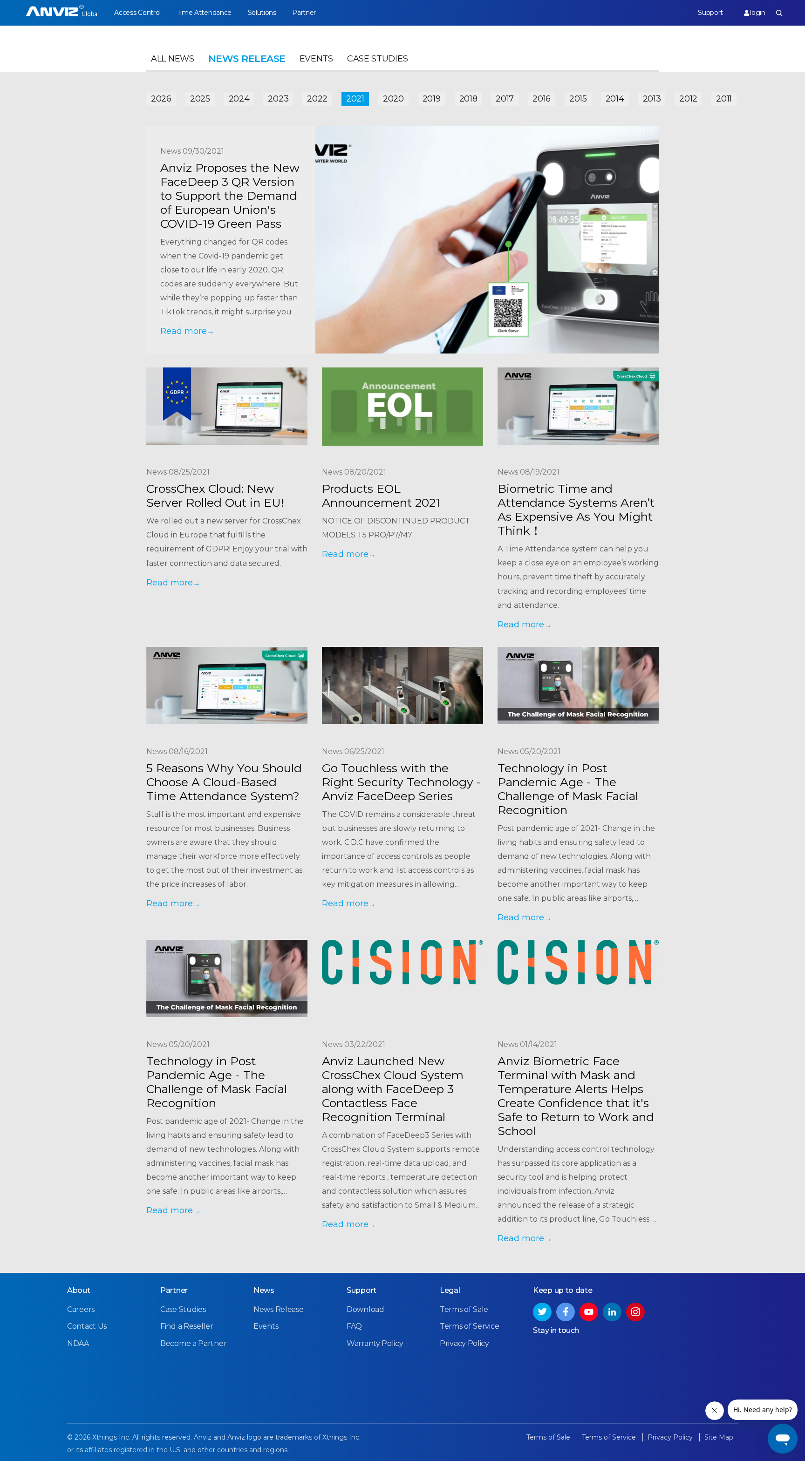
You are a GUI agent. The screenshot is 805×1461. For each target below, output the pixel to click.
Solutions (262, 12)
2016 (541, 99)
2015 (578, 99)
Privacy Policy (464, 1343)
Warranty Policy (375, 1343)
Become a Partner (193, 1343)
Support (710, 12)
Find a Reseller (186, 1326)
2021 (355, 99)
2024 (239, 99)
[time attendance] (62, 12)
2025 (200, 99)
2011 (724, 99)
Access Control (137, 12)
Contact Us (87, 1326)
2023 (278, 99)
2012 (688, 99)
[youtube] (589, 1312)
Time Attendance (204, 12)
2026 (161, 99)
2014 (615, 99)
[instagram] (635, 1312)
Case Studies (377, 59)
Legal (450, 1290)
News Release (278, 1309)
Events (316, 59)
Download (365, 1309)
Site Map (718, 1437)
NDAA (78, 1343)
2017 (505, 99)
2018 (468, 99)
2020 (393, 99)
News (263, 1290)
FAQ (354, 1326)
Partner (304, 12)
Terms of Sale (464, 1309)
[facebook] (565, 1312)
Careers (81, 1309)
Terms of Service (469, 1326)
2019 (432, 99)
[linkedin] (612, 1312)
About (78, 1290)
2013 (652, 99)
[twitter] (542, 1312)
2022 (317, 99)
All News (172, 59)
